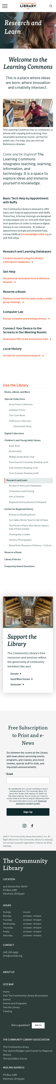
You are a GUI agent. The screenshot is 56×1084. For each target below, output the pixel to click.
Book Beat (14, 446)
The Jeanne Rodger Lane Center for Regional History (27, 1053)
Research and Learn (16, 480)
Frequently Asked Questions (19, 566)
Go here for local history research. (22, 356)
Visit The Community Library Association (25, 996)
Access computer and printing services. (25, 319)
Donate (14, 674)
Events (7, 1000)
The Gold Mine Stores (15, 1059)
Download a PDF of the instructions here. (26, 339)
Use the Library (11, 1007)
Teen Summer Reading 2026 (24, 473)
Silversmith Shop (22, 426)
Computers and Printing (21, 491)
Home (6, 992)
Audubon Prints (17, 410)
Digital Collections (14, 434)
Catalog (7, 1011)
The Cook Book (17, 416)
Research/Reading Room (22, 515)
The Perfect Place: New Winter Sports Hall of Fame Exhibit (29, 527)
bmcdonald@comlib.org (35, 234)
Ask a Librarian (16, 497)
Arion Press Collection (21, 405)
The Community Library (16, 1047)
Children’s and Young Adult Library (22, 440)
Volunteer (15, 685)
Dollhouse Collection (20, 421)
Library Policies (12, 560)
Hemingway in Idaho (19, 535)
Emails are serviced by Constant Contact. (31, 802)
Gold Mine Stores (20, 679)
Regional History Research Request (27, 502)
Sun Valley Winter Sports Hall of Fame (28, 520)
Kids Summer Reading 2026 (23, 468)
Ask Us (38, 1025)
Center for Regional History (18, 509)
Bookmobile (15, 451)
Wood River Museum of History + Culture (30, 546)
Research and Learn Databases (25, 486)
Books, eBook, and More (17, 392)
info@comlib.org (12, 956)
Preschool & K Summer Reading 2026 (28, 462)
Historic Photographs (20, 540)
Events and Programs (15, 1003)
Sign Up (28, 812)
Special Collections (14, 399)
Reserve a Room (13, 552)
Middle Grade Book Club (21, 457)
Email (10, 774)
